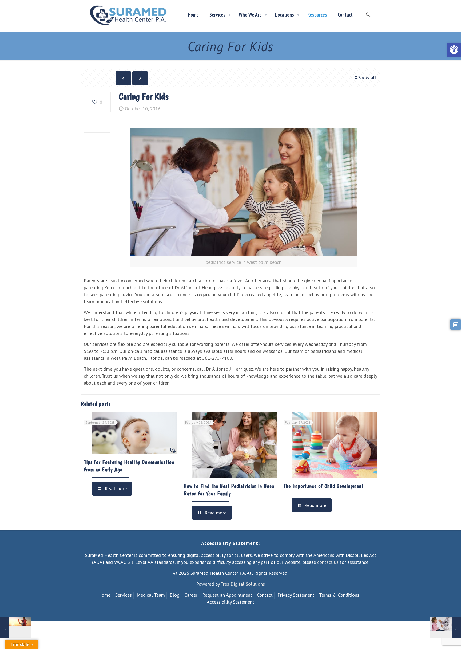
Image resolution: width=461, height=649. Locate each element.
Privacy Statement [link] (295, 595)
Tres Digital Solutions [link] (243, 584)
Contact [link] (265, 595)
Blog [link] (175, 595)
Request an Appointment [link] (227, 595)
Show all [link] (367, 78)
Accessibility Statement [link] (230, 602)
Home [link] (104, 595)
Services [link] (123, 595)
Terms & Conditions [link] (339, 595)
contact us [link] (328, 562)
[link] (454, 50)
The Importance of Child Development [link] (324, 486)
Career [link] (190, 595)
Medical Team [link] (151, 595)
